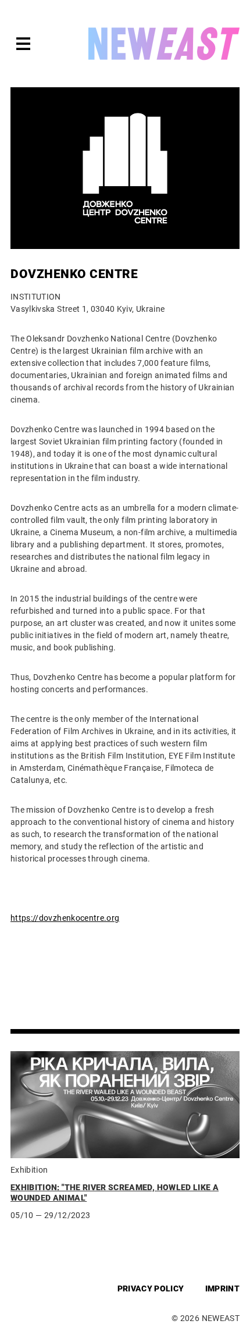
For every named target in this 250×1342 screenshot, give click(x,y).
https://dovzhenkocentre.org (64, 918)
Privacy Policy (150, 1288)
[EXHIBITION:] (125, 1104)
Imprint (222, 1288)
